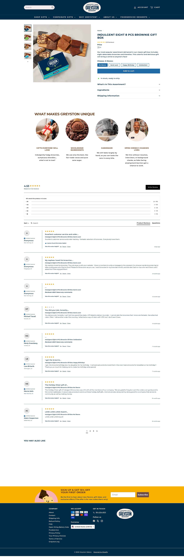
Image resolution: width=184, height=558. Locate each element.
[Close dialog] (125, 241)
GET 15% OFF (73, 315)
